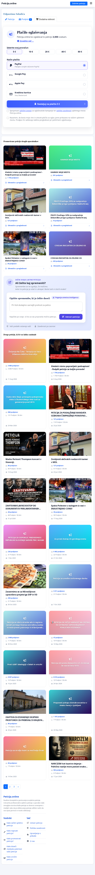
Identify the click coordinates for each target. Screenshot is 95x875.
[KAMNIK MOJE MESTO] (70, 164)
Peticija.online (9, 3)
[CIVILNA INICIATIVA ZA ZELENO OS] (70, 250)
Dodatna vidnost (47, 19)
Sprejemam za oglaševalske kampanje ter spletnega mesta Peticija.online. (47, 111)
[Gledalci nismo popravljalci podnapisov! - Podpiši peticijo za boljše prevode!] (24, 166)
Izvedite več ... (26, 41)
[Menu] (91, 3)
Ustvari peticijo (72, 317)
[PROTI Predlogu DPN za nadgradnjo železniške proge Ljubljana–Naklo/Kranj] (70, 208)
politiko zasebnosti (64, 110)
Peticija (10, 19)
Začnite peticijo (78, 3)
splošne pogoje (26, 110)
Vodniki (7, 818)
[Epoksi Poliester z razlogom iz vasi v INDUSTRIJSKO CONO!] (24, 251)
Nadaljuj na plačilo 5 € (48, 104)
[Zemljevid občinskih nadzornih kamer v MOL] (24, 208)
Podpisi (26, 19)
